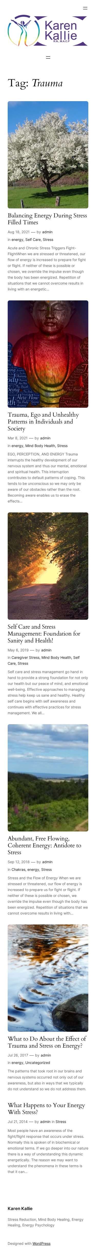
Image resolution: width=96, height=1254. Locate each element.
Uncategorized (37, 1062)
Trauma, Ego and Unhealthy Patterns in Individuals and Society (43, 422)
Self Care (33, 239)
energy (17, 239)
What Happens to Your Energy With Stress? (46, 1109)
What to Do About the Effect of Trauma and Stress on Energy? (47, 1042)
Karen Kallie (20, 1208)
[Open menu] (85, 8)
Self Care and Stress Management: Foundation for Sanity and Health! (44, 634)
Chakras (18, 869)
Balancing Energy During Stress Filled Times (47, 219)
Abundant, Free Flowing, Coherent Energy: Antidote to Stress (44, 845)
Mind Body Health (40, 445)
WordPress (41, 1243)
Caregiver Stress (25, 657)
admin (47, 232)
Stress (48, 239)
